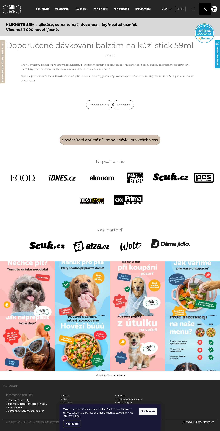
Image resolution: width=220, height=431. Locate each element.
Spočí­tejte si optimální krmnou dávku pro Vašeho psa (110, 140)
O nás (66, 395)
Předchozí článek (99, 104)
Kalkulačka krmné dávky (129, 399)
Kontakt (67, 402)
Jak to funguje (124, 402)
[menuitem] (42, 9)
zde (77, 416)
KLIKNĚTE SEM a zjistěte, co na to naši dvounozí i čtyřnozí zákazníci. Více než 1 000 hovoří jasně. (71, 27)
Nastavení (72, 423)
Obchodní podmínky (19, 400)
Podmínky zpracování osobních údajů (27, 403)
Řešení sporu (15, 407)
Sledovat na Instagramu (112, 375)
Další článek (123, 104)
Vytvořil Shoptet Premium (200, 422)
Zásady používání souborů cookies (26, 411)
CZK (179, 9)
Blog (65, 399)
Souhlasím (148, 411)
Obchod (121, 395)
